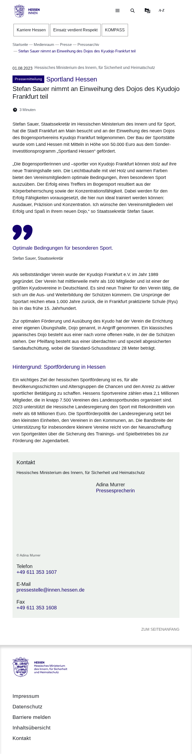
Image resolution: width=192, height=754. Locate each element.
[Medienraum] (147, 11)
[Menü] (117, 11)
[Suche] (133, 11)
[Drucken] (82, 110)
